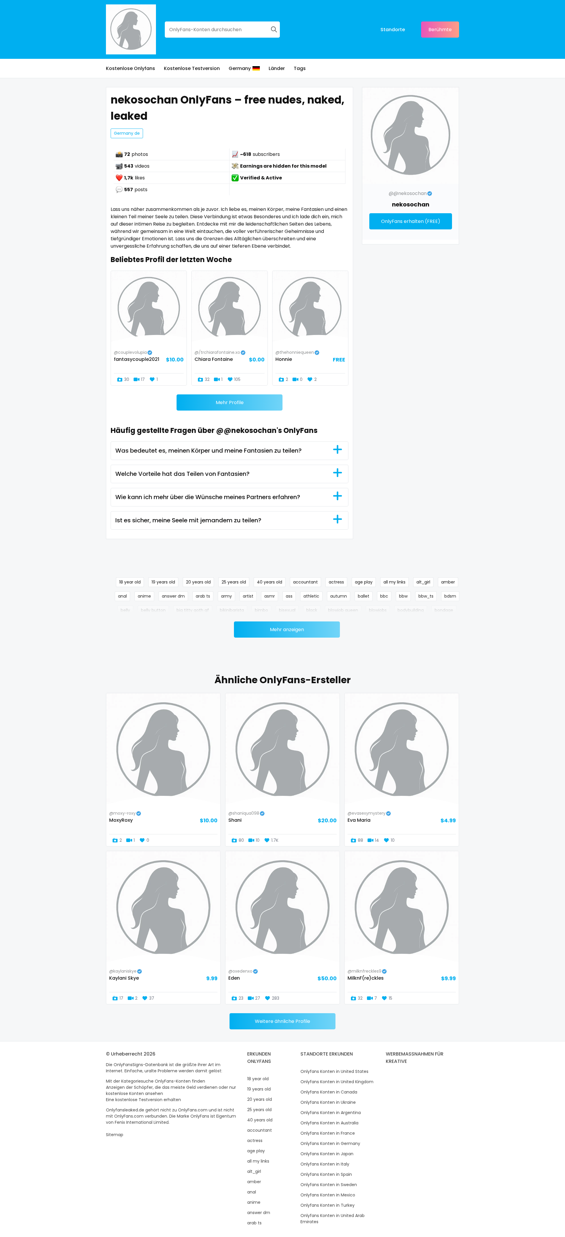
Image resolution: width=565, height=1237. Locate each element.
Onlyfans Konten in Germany (330, 1143)
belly (125, 610)
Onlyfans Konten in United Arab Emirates (332, 1219)
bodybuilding (411, 610)
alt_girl (423, 582)
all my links (394, 582)
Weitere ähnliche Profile (282, 1021)
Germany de (127, 133)
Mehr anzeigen (287, 629)
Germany (240, 68)
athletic (311, 596)
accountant (305, 582)
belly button (153, 610)
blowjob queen (343, 610)
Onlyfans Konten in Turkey (327, 1205)
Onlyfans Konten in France (327, 1133)
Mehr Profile (230, 402)
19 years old (163, 582)
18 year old (130, 582)
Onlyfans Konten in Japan (326, 1154)
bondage (444, 610)
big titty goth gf (193, 610)
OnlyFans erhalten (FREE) (410, 221)
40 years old (269, 582)
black (311, 610)
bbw (403, 596)
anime (144, 596)
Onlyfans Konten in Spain (326, 1174)
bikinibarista (232, 610)
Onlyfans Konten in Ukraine (328, 1102)
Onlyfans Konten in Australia (329, 1123)
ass (289, 596)
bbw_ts (425, 596)
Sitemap (114, 1135)
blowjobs (378, 610)
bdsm (450, 596)
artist (248, 596)
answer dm (173, 596)
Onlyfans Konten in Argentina (330, 1113)
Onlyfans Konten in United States (334, 1071)
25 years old (234, 582)
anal (122, 596)
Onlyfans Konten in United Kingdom (336, 1082)
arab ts (203, 596)
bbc (384, 596)
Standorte (392, 29)
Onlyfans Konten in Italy (324, 1164)
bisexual (287, 610)
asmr (269, 596)
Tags (300, 68)
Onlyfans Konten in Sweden (328, 1185)
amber (448, 582)
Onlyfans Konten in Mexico (327, 1195)
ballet (363, 596)
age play (364, 582)
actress (336, 582)
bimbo (261, 610)
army (226, 596)
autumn (338, 596)
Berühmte (440, 29)
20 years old (198, 582)
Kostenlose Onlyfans (130, 68)
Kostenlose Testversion (192, 68)
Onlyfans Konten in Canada (328, 1092)
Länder (277, 68)
